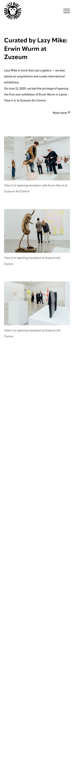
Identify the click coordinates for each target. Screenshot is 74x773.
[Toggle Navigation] (66, 11)
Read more (60, 113)
